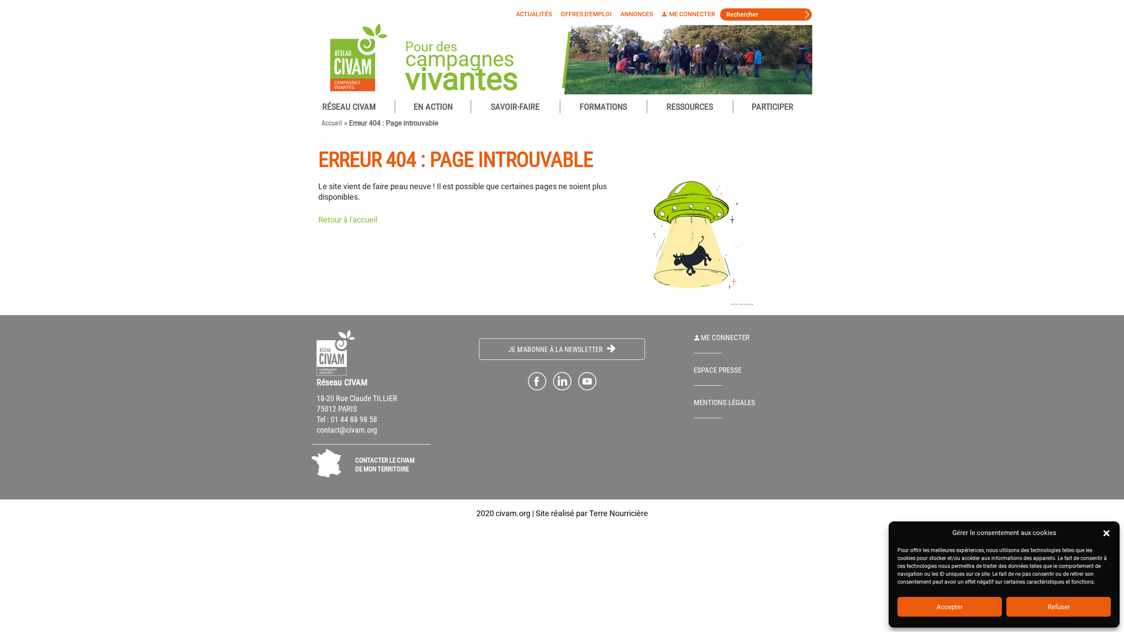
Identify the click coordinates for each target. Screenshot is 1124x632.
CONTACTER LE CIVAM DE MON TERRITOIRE (384, 464)
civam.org (513, 513)
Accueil (331, 123)
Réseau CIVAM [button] (349, 106)
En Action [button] (433, 106)
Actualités (534, 14)
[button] (1106, 532)
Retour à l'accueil (347, 219)
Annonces (636, 14)
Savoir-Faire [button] (515, 106)
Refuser (1059, 607)
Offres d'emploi (586, 14)
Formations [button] (603, 106)
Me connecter (691, 14)
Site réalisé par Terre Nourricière (592, 513)
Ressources (689, 106)
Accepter (950, 607)
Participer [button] (772, 106)
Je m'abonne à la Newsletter (556, 349)
